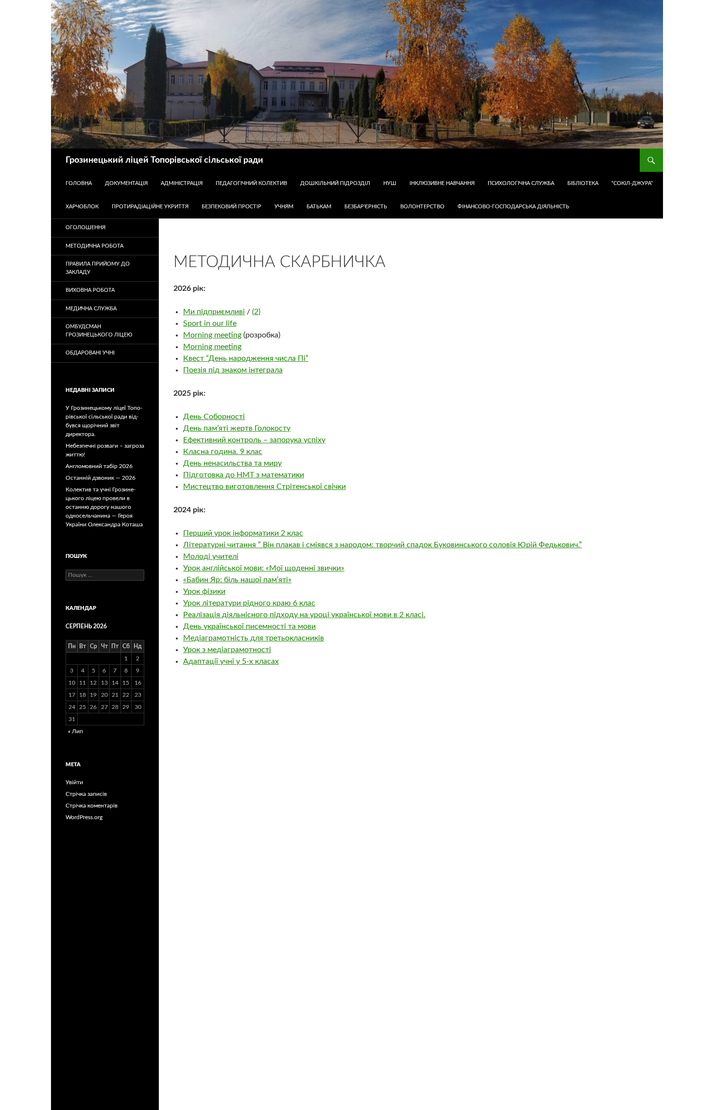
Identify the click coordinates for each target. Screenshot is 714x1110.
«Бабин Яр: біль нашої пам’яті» (237, 580)
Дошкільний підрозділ (335, 183)
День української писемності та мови (249, 626)
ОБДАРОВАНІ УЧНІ (90, 352)
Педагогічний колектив (251, 183)
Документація (126, 183)
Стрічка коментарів (92, 805)
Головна (79, 183)
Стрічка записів (86, 794)
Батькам (318, 206)
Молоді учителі (210, 556)
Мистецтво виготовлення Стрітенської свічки (264, 486)
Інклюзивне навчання (442, 183)
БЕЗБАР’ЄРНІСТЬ (365, 206)
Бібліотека (582, 183)
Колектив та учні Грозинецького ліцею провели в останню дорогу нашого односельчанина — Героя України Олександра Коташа (104, 507)
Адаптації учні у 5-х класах (231, 661)
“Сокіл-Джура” (632, 183)
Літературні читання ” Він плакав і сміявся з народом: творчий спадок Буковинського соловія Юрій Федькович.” (382, 545)
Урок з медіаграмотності (227, 650)
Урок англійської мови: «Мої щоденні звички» (263, 568)
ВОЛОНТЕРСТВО (422, 206)
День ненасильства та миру (232, 463)
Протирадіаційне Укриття (150, 206)
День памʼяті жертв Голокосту (236, 428)
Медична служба (91, 308)
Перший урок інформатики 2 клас (243, 533)
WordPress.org (84, 817)
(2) (256, 312)
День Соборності (214, 416)
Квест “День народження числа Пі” (245, 358)
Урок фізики (204, 591)
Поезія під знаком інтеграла (233, 370)
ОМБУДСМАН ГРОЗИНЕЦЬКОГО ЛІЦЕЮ (99, 330)
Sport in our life (210, 323)
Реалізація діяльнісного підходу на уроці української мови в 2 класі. (304, 615)
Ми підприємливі (214, 312)
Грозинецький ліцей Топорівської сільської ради (164, 160)
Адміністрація (182, 183)
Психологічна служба (521, 183)
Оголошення (85, 227)
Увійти (74, 782)
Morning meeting (212, 335)
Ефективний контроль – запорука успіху (254, 440)
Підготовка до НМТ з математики (243, 475)
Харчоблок (82, 206)
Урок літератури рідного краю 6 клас (249, 603)
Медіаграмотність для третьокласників (253, 638)
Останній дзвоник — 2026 (101, 478)
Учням (283, 206)
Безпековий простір (231, 206)
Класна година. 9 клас (222, 451)
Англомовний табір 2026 (99, 466)
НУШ (389, 183)
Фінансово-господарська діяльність (513, 206)
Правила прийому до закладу (98, 268)
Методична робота (94, 246)
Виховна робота (90, 290)
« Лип (75, 731)
